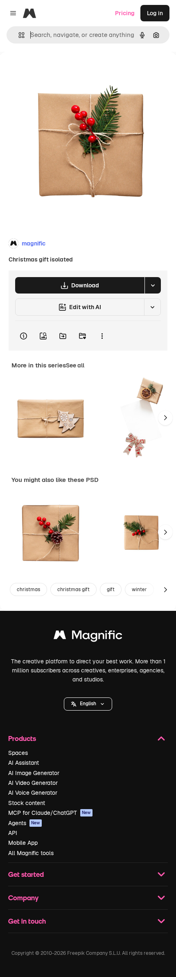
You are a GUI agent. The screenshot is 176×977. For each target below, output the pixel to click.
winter (139, 589)
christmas (28, 589)
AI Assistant (23, 762)
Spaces (18, 753)
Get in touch (27, 921)
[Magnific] (88, 637)
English (88, 703)
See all (75, 365)
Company (23, 897)
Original (52, 70)
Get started (26, 874)
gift (111, 589)
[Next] (165, 418)
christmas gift (73, 589)
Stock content (26, 803)
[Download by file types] (152, 285)
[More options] (102, 336)
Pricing (125, 13)
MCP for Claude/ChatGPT (49, 812)
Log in (155, 13)
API (12, 833)
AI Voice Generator (32, 792)
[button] (88, 704)
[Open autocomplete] (18, 35)
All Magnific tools (31, 853)
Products (22, 738)
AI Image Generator (33, 773)
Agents (24, 823)
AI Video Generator (33, 783)
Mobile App (23, 842)
